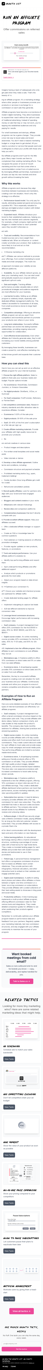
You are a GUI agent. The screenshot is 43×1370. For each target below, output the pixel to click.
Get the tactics (21, 1349)
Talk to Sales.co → (21, 981)
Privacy (5, 1366)
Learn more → (8, 77)
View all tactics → (21, 1311)
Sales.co (31, 1363)
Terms (13, 1366)
